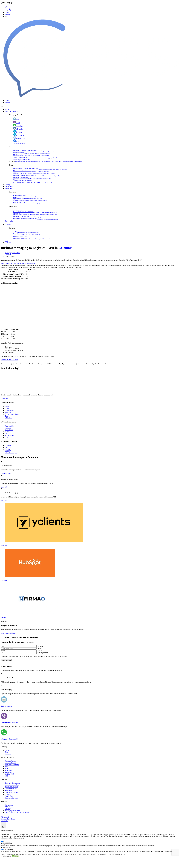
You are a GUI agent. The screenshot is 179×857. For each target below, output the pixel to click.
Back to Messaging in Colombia (11, 263)
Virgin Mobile (9, 435)
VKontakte (19, 129)
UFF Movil (8, 418)
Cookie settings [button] (6, 856)
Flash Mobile (9, 426)
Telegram (19, 132)
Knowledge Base (25, 195)
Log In (7, 12)
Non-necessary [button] (6, 847)
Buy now (4, 360)
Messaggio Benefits (32, 238)
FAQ (27, 198)
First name (40, 646)
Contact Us (4, 821)
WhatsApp (19, 126)
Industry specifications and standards (35, 218)
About (26, 231)
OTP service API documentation (35, 212)
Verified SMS (20, 138)
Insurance (8, 794)
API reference (17, 210)
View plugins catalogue (8, 633)
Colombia (65, 248)
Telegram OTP (21, 135)
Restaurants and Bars (12, 785)
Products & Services (11, 111)
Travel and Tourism (11, 787)
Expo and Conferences (12, 783)
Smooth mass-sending (37, 157)
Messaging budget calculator (36, 175)
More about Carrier (28, 263)
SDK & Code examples (35, 214)
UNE (6, 433)
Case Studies (9, 221)
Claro (7, 408)
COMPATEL (9, 445)
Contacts (20, 236)
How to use (26, 202)
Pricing (7, 185)
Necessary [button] (4, 840)
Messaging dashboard (35, 150)
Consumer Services (11, 798)
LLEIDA (8, 451)
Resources (8, 188)
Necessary (6, 842)
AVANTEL (9, 407)
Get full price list (12, 360)
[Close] (1, 106)
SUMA (7, 432)
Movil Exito (9, 430)
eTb (6, 437)
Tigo (6, 416)
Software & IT (10, 790)
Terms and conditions (8, 819)
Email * (39, 650)
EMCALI (8, 449)
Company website (42, 653)
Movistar (8, 412)
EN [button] (6, 7)
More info (4, 487)
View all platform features (21, 159)
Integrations (9, 186)
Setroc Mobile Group (12, 414)
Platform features (10, 761)
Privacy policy (5, 817)
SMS (17, 119)
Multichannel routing (31, 155)
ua (10, 11)
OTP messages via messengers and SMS (37, 182)
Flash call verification (31, 171)
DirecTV (8, 447)
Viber (18, 123)
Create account (6, 473)
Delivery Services (11, 788)
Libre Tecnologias (11, 453)
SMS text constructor (34, 173)
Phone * (39, 648)
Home (7, 109)
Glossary (30, 200)
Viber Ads (22, 180)
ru (9, 9)
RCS (17, 141)
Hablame (8, 428)
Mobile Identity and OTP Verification (40, 168)
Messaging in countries (32, 178)
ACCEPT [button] (15, 856)
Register (7, 14)
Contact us (4, 398)
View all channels (19, 143)
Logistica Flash (10, 410)
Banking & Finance (11, 792)
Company (8, 224)
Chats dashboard (31, 153)
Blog (6, 241)
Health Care (9, 796)
